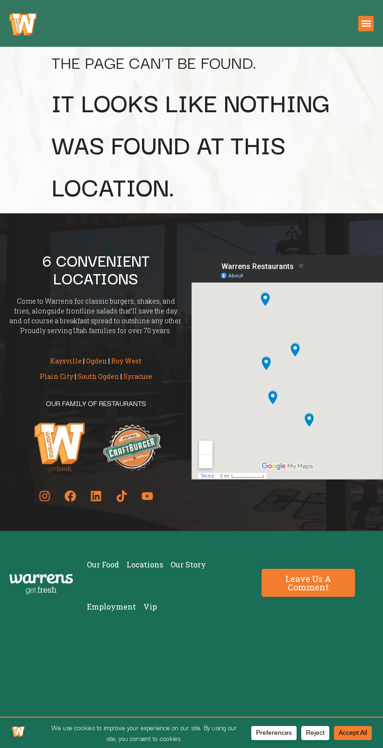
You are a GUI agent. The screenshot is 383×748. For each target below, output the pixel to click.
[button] (366, 23)
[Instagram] (44, 496)
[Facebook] (70, 496)
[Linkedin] (95, 496)
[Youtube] (147, 496)
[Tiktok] (121, 496)
